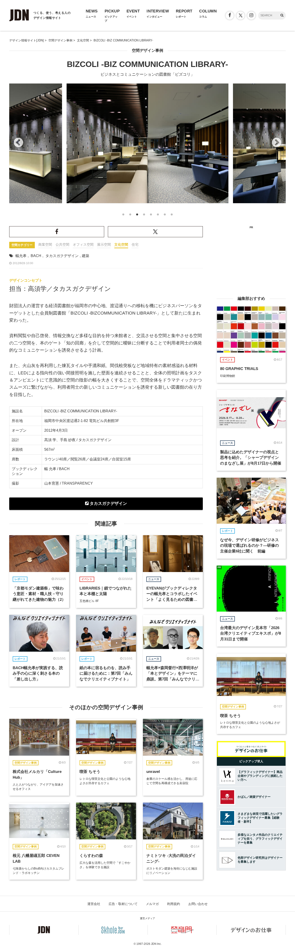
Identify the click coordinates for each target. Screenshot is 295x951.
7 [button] (164, 216)
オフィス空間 (83, 244)
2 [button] (130, 216)
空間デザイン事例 (147, 50)
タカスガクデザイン (62, 256)
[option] (147, 143)
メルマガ (152, 904)
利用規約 (173, 904)
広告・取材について (123, 904)
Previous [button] (18, 143)
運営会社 (93, 904)
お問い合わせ (198, 904)
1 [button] (123, 216)
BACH (36, 256)
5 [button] (151, 216)
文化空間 (121, 244)
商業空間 (45, 244)
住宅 (135, 244)
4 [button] (144, 216)
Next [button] (276, 143)
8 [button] (171, 216)
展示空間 (104, 244)
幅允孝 (21, 256)
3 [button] (137, 216)
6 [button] (158, 216)
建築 (85, 256)
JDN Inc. (156, 943)
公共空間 (62, 244)
